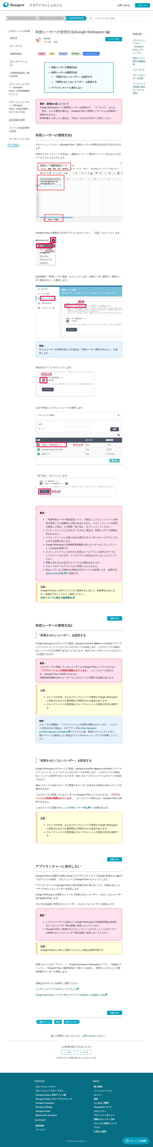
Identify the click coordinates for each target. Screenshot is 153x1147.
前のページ (45, 1022)
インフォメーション (103, 1091)
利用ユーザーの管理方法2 (64, 72)
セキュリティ (100, 1111)
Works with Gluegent (46, 1115)
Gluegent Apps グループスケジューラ (54, 1099)
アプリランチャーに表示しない (67, 87)
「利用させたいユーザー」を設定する (73, 76)
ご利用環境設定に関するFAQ (19, 75)
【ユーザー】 (16, 46)
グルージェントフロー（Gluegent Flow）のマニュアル (139, 46)
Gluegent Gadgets (45, 1103)
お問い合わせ (123, 5)
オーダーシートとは (19, 139)
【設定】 (13, 38)
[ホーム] (13, 5)
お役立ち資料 (100, 1131)
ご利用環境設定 (75, 18)
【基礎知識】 (16, 53)
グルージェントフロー (51, 18)
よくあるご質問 (101, 1103)
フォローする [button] (113, 39)
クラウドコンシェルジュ (22, 18)
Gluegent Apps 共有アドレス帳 (51, 1095)
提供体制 (40, 1126)
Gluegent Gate (43, 1111)
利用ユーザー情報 (78, 807)
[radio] (68, 1052)
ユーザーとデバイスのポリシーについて (56, 989)
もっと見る (13, 145)
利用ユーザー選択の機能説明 (139, 61)
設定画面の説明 (17, 120)
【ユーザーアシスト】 (18, 63)
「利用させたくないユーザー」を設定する (75, 82)
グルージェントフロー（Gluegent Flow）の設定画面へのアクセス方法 (19, 107)
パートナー (41, 1130)
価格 (96, 1099)
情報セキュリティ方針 (104, 1119)
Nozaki (47, 38)
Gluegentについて (103, 1107)
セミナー (98, 1095)
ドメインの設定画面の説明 (19, 129)
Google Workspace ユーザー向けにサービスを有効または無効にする (70, 995)
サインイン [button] (142, 5)
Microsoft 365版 (56, 573)
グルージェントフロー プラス (49, 1091)
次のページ (70, 1022)
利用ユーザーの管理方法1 (64, 67)
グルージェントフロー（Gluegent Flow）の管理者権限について (19, 89)
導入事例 (98, 1087)
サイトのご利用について (105, 1123)
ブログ (97, 1127)
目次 (58, 1022)
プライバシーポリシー (104, 1115)
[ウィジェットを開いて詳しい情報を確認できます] (136, 1141)
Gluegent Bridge (44, 1107)
